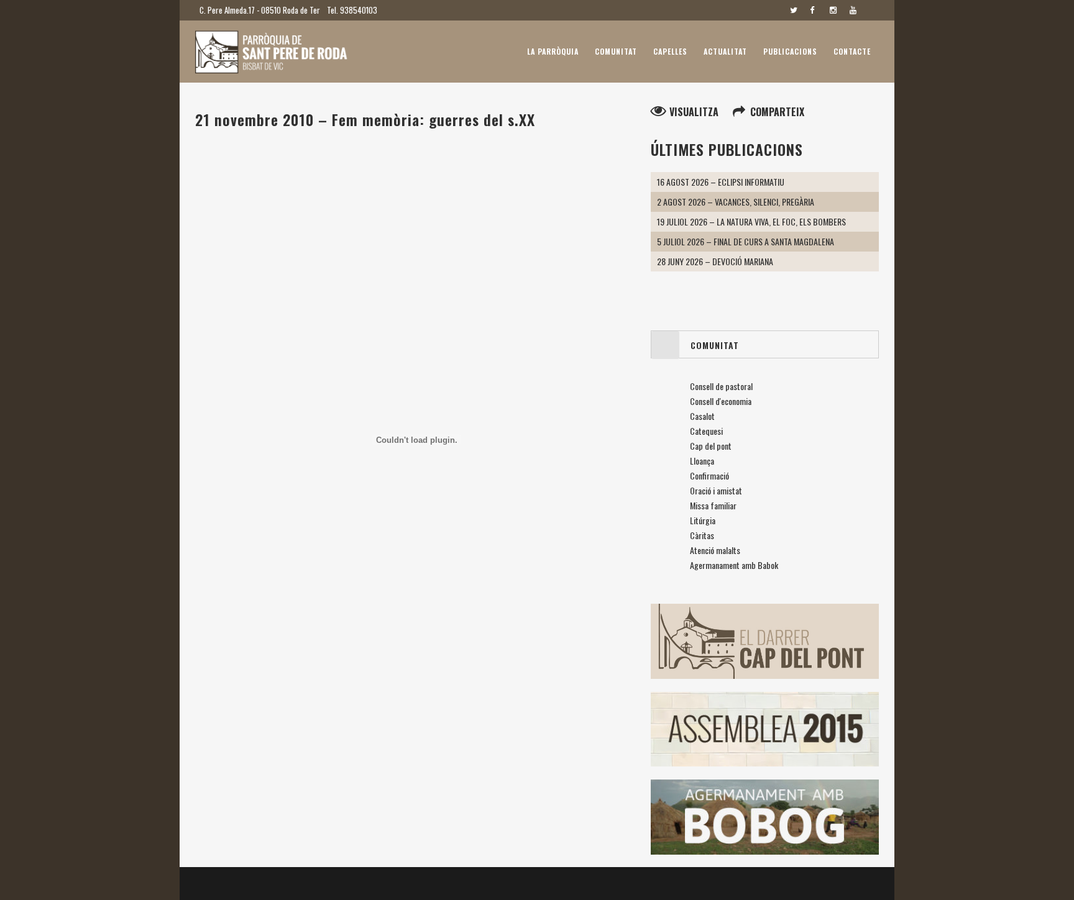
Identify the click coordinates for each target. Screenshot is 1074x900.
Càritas (702, 535)
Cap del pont (711, 445)
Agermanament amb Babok (734, 564)
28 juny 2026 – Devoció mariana (715, 261)
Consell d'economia (720, 400)
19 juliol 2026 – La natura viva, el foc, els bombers (751, 221)
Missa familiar (713, 505)
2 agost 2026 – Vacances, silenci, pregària (735, 201)
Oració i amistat (716, 490)
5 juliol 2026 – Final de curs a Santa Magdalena (745, 241)
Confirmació (709, 475)
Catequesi (706, 430)
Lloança (702, 460)
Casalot (702, 415)
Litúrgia (702, 520)
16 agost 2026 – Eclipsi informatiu (720, 181)
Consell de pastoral (721, 386)
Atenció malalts (715, 550)
